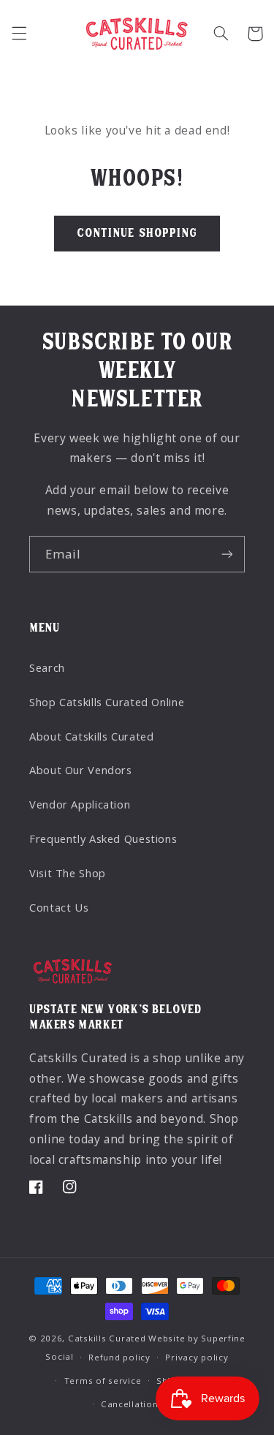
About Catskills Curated (91, 736)
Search (47, 667)
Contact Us (58, 907)
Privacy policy (196, 1357)
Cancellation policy (145, 1403)
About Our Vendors (80, 769)
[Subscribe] (227, 554)
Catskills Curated (107, 1338)
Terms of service (103, 1380)
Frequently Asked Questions (103, 838)
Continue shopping (137, 233)
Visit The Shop (67, 873)
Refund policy (119, 1357)
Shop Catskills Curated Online (106, 701)
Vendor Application (79, 804)
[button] (19, 33)
